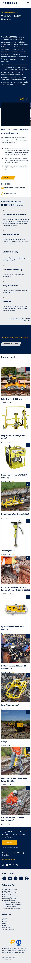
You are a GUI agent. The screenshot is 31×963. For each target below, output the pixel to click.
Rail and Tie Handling (8, 895)
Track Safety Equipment (9, 906)
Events (4, 925)
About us (5, 918)
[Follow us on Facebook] (21, 878)
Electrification (6, 891)
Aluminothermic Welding (9, 889)
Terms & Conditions (8, 929)
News (4, 923)
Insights (4, 922)
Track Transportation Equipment (11, 908)
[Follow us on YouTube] (15, 878)
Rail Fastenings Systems (9, 897)
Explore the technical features (20, 320)
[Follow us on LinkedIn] (10, 878)
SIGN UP (9, 843)
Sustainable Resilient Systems (11, 902)
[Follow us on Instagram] (27, 878)
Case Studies (6, 927)
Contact (4, 920)
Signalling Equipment (8, 900)
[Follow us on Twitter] (4, 878)
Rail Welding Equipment (9, 899)
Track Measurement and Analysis (12, 904)
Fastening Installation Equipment (12, 893)
